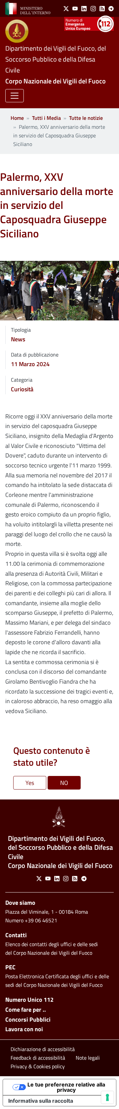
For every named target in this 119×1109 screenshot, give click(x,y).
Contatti (16, 935)
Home (17, 118)
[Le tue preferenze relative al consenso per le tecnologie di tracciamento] (107, 1097)
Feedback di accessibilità (38, 1058)
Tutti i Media (46, 118)
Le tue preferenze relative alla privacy (66, 1087)
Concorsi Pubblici (28, 1019)
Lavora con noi (24, 1029)
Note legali (88, 1058)
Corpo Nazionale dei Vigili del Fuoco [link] (55, 81)
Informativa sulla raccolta (40, 1100)
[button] (14, 95)
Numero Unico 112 (29, 999)
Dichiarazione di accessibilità (43, 1049)
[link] (27, 8)
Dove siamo (20, 902)
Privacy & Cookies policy (38, 1066)
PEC (10, 967)
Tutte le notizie (86, 118)
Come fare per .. (25, 1009)
